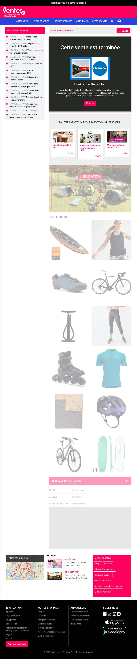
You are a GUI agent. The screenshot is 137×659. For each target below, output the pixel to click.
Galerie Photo (58, 217)
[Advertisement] (90, 528)
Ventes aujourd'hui (103, 580)
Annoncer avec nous (17, 644)
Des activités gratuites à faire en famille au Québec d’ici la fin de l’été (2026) (76, 578)
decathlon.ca (77, 497)
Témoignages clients (79, 620)
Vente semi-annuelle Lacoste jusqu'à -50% (90, 148)
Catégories (22, 21)
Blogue (98, 564)
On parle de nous (13, 616)
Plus (70, 153)
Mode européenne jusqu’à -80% (116, 146)
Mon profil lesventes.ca (105, 569)
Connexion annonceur (80, 616)
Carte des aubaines (103, 575)
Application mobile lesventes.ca (108, 586)
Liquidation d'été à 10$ (62, 146)
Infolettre (108, 564)
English (9, 634)
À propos (9, 612)
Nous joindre (11, 620)
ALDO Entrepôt (32, 111)
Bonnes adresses (63, 21)
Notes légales (11, 624)
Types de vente (41, 21)
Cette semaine (99, 21)
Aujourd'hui (82, 21)
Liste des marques (103, 592)
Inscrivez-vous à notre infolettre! (68, 2)
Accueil (9, 639)
